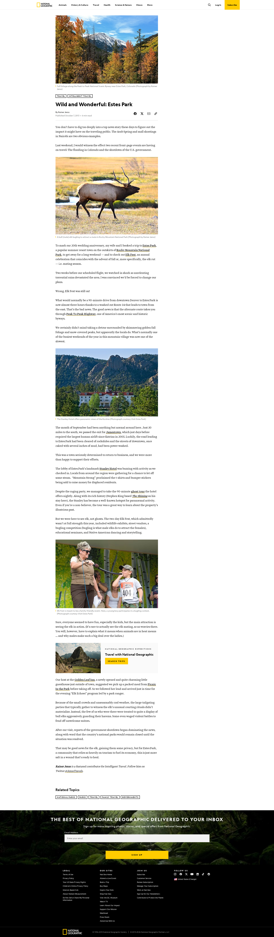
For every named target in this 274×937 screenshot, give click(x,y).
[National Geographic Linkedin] (197, 874)
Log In (218, 5)
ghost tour (138, 491)
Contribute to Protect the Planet (150, 898)
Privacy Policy (68, 878)
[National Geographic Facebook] (181, 874)
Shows (139, 5)
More (149, 5)
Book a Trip (104, 882)
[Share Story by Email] (149, 113)
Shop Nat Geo (105, 894)
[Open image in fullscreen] (154, 161)
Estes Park (149, 245)
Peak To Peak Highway (81, 314)
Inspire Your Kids (107, 890)
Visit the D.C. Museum (108, 898)
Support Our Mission (108, 909)
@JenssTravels (74, 771)
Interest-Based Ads (70, 890)
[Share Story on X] (142, 113)
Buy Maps (104, 886)
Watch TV (104, 901)
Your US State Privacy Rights (74, 882)
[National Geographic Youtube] (192, 874)
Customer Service (144, 878)
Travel (96, 5)
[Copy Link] (155, 113)
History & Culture (79, 5)
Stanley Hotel (108, 468)
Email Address (71, 832)
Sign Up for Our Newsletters (148, 894)
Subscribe (141, 874)
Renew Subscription (145, 882)
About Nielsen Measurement (74, 894)
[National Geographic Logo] (72, 933)
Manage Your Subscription (147, 886)
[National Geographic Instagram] (175, 874)
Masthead (104, 913)
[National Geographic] (44, 5)
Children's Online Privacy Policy (75, 886)
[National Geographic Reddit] (208, 874)
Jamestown (113, 432)
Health (107, 5)
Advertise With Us (107, 921)
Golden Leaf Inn (84, 680)
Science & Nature (123, 5)
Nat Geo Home (106, 874)
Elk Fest (130, 254)
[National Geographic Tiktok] (203, 874)
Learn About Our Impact (110, 905)
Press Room (104, 917)
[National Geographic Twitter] (186, 874)
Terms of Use (68, 874)
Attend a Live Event (108, 878)
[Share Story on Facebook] (135, 113)
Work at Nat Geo (144, 890)
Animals (63, 5)
